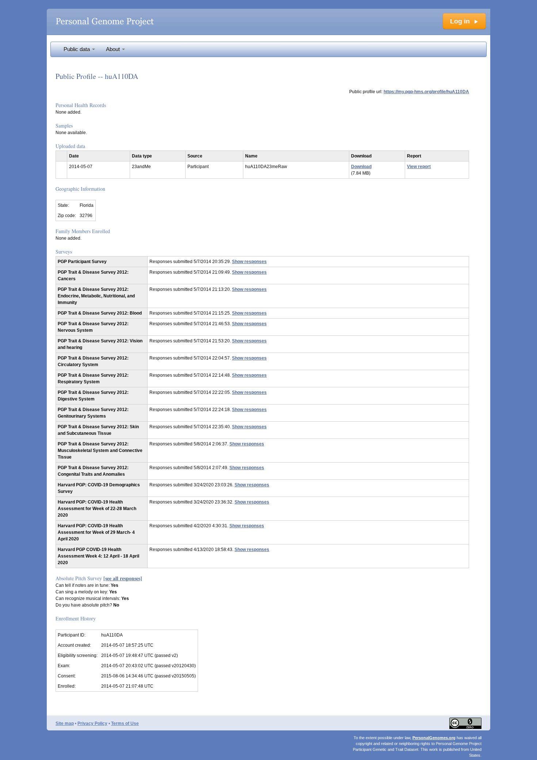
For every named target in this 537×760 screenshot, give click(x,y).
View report (419, 166)
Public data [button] (77, 49)
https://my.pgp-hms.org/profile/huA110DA (426, 91)
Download (361, 166)
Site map (65, 723)
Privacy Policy (92, 723)
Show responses (249, 261)
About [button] (113, 49)
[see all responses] (122, 578)
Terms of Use (125, 723)
